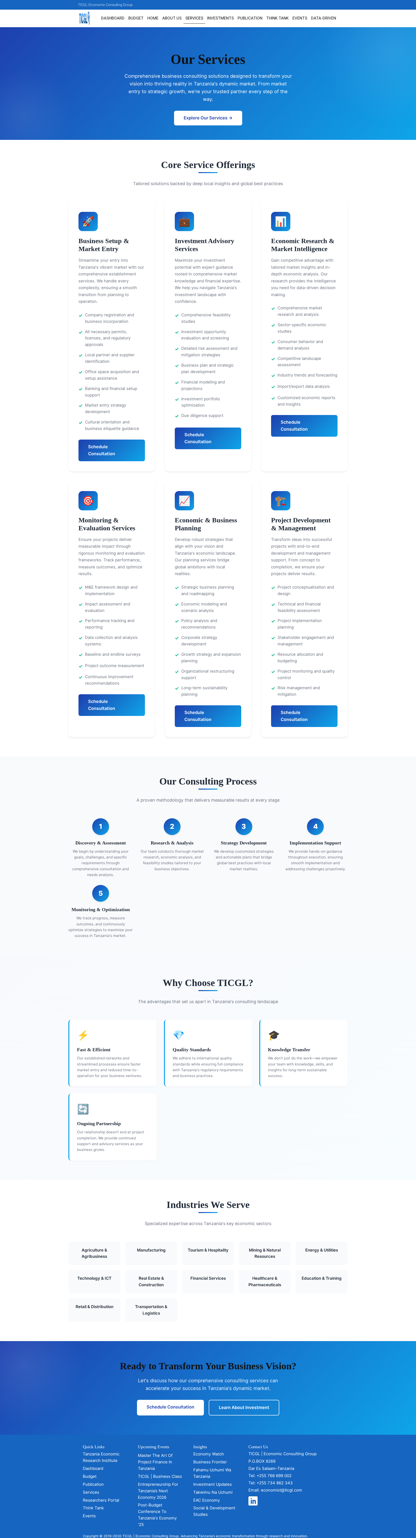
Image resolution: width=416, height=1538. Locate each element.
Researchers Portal (101, 1500)
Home (152, 18)
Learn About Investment (244, 1407)
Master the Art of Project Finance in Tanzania (155, 1462)
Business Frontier (210, 1462)
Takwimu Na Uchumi (213, 1492)
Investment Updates (212, 1484)
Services (194, 18)
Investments (220, 18)
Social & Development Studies (214, 1511)
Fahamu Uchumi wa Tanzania (212, 1473)
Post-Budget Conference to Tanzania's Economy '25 (157, 1515)
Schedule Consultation (101, 450)
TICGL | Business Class (160, 1476)
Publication (250, 18)
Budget (135, 18)
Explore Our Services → (208, 117)
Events (299, 18)
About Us (172, 18)
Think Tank (277, 18)
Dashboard (112, 18)
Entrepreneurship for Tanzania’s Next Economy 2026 (158, 1491)
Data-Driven (323, 18)
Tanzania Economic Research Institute (101, 1457)
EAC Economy (206, 1500)
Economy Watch (208, 1454)
